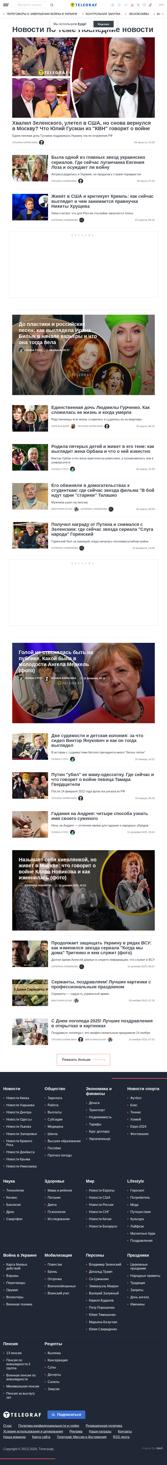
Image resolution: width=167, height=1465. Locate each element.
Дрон (10, 1212)
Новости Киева (17, 1098)
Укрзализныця (99, 1139)
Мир (90, 1181)
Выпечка (54, 1353)
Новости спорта (143, 1088)
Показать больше (76, 1059)
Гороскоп (137, 1190)
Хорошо (103, 24)
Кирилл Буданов (101, 1300)
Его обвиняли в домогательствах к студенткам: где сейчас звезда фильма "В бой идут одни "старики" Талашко (102, 490)
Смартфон (14, 1219)
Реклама (75, 1431)
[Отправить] (52, 5)
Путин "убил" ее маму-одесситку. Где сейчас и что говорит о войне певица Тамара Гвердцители (102, 779)
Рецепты (53, 1344)
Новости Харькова (20, 1105)
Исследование (59, 1219)
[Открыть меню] (6, 4)
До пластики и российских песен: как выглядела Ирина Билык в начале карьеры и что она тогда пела (58, 333)
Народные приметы (145, 1275)
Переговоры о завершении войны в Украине (42, 14)
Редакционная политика (104, 1425)
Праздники (138, 1255)
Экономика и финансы (99, 1091)
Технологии (15, 1190)
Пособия (54, 1148)
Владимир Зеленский (105, 1264)
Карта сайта (41, 1437)
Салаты (53, 1382)
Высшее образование (64, 1141)
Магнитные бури (142, 1233)
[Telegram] (126, 5)
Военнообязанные (62, 1286)
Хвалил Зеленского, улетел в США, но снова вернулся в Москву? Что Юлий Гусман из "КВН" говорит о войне (81, 125)
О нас (7, 1425)
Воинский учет (58, 1293)
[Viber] (119, 5)
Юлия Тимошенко (102, 1314)
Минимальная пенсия (22, 1386)
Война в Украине (20, 1255)
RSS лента (121, 1437)
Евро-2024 (138, 1126)
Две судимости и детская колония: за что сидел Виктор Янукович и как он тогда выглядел (97, 740)
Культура (137, 1219)
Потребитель (140, 1197)
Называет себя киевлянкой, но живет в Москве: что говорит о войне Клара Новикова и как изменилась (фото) (58, 868)
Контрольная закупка (103, 14)
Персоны (95, 1255)
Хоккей (135, 1119)
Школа (53, 1134)
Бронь (52, 1271)
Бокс (133, 1105)
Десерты (54, 1374)
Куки (81, 24)
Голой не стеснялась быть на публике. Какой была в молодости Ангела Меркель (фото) (56, 661)
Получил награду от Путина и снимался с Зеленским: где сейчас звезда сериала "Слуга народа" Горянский (102, 529)
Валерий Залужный (104, 1293)
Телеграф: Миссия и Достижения (82, 1437)
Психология (57, 1212)
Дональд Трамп (100, 1271)
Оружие (12, 1290)
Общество (55, 1088)
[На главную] (83, 4)
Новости (11, 1088)
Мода (134, 1204)
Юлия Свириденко (103, 1329)
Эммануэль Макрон (104, 1286)
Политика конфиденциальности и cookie (48, 1425)
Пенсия (10, 1344)
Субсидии (55, 1119)
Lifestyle (135, 1181)
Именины (137, 1304)
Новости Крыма (18, 1159)
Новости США (99, 1197)
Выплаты (55, 1112)
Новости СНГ (99, 1212)
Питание (54, 1197)
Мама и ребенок (60, 1190)
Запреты (136, 1290)
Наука (9, 1181)
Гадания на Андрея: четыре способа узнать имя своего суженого (99, 816)
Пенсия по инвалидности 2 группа (18, 1364)
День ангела (139, 1297)
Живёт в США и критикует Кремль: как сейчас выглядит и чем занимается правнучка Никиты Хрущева (102, 201)
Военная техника (19, 1304)
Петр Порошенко (102, 1307)
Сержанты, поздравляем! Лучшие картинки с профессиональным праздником (101, 984)
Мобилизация (58, 1255)
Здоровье (54, 1181)
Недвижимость (100, 1117)
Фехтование (139, 1134)
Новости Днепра (18, 1112)
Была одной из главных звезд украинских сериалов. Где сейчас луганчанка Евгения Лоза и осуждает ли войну (98, 162)
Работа (53, 1105)
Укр (161, 5)
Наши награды (100, 1431)
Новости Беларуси (103, 1226)
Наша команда (14, 1437)
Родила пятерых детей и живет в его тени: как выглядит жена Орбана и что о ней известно (102, 449)
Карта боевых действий (16, 1266)
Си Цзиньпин (99, 1279)
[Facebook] (113, 5)
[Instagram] (144, 5)
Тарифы (95, 1124)
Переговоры (15, 1283)
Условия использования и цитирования (33, 1431)
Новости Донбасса (20, 1152)
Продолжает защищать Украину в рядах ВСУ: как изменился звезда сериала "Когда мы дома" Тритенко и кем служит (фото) (101, 948)
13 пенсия (14, 1353)
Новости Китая (100, 1219)
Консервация (58, 1360)
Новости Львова (18, 1126)
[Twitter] (138, 5)
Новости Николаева (21, 1166)
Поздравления (141, 1240)
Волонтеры (14, 1297)
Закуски (53, 1389)
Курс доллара (99, 1131)
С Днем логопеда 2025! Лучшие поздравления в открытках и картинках (102, 1023)
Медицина (55, 1126)
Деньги (94, 1103)
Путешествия (140, 1212)
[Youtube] (132, 5)
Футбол (135, 1098)
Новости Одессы (19, 1119)
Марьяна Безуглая (103, 1322)
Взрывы (12, 1275)
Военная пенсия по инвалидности (21, 1377)
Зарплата (55, 1098)
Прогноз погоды (60, 1155)
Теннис (135, 1112)
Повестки (55, 1264)
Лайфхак (137, 1226)
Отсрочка (55, 1279)
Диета (52, 1204)
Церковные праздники (139, 1266)
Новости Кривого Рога (19, 1143)
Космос (11, 1197)
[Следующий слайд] (163, 14)
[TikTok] (150, 5)
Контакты (125, 1431)
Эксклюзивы (139, 14)
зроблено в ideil (153, 1448)
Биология (13, 1204)
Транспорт (97, 1110)
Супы (52, 1367)
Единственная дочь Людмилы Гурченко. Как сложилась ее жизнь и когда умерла (100, 410)
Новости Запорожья (21, 1134)
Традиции (137, 1283)
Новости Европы (102, 1190)
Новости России (101, 1204)
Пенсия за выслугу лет (20, 1395)
